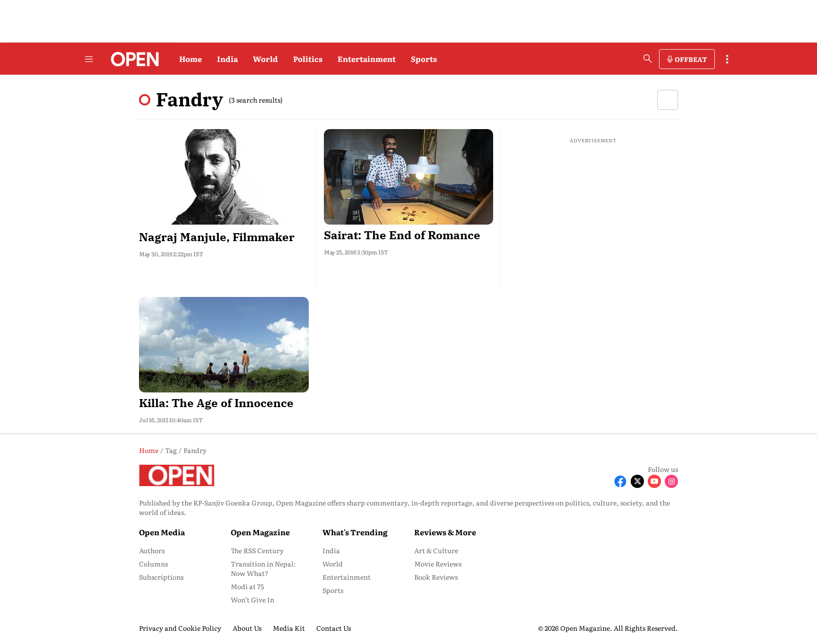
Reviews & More (445, 532)
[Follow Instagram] (671, 481)
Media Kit (289, 628)
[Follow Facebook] (620, 481)
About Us (247, 628)
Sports (424, 58)
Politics (307, 58)
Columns (153, 563)
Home (190, 58)
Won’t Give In (252, 599)
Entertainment (367, 58)
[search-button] (647, 58)
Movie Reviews (437, 563)
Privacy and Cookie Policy (180, 628)
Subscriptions (161, 577)
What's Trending (355, 532)
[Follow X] (637, 481)
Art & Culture (436, 550)
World (265, 58)
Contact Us (333, 628)
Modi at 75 (247, 586)
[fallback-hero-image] (224, 177)
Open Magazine (260, 532)
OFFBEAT (691, 59)
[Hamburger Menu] (89, 59)
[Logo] (132, 59)
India (227, 58)
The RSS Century (257, 550)
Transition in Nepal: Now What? (263, 568)
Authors (152, 550)
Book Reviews (436, 577)
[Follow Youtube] (654, 481)
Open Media (162, 532)
